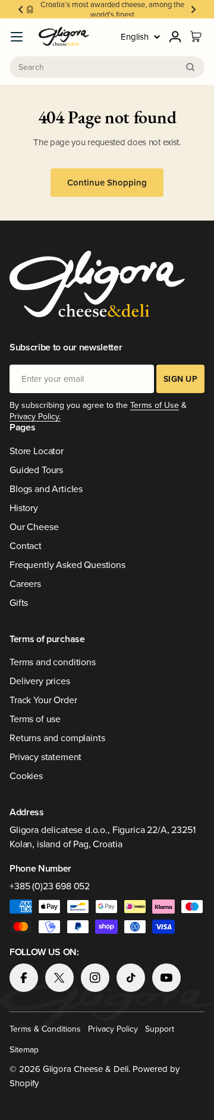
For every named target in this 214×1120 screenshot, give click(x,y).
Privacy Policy (113, 1029)
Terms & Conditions (45, 1029)
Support (159, 1029)
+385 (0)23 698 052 (50, 885)
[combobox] (107, 67)
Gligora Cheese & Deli (85, 1068)
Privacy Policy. (35, 416)
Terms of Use (154, 405)
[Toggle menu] (17, 37)
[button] (21, 9)
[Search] (190, 67)
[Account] (175, 37)
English (135, 36)
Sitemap (24, 1049)
